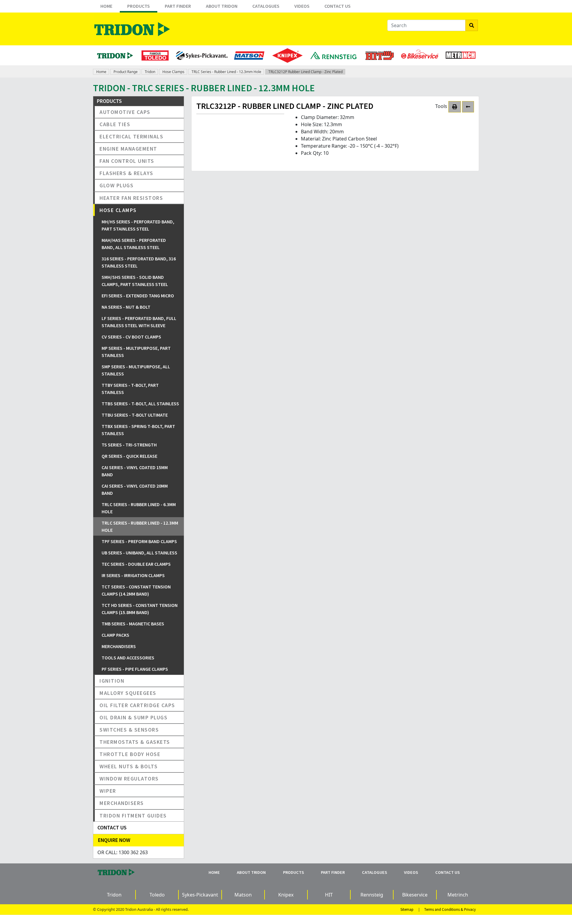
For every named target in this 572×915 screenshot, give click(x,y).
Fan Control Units (127, 160)
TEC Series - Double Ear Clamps (136, 564)
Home (106, 6)
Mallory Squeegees (128, 693)
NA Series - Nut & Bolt (126, 307)
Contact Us (337, 6)
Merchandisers (119, 646)
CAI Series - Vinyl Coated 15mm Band (135, 470)
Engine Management (128, 148)
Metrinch (457, 894)
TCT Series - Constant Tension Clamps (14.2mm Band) (136, 590)
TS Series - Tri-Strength (129, 445)
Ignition (112, 680)
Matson (243, 894)
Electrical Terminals (131, 136)
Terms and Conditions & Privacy (450, 909)
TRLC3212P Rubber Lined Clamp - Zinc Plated (305, 71)
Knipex (285, 894)
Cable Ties (115, 124)
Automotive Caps (125, 112)
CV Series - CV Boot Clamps (131, 337)
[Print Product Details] (454, 106)
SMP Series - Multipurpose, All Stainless (136, 370)
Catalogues (265, 6)
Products (138, 6)
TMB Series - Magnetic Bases (133, 624)
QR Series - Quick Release (129, 456)
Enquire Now (114, 840)
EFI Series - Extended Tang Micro (138, 296)
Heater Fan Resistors (131, 197)
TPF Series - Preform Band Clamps (139, 541)
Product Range (126, 71)
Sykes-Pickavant (200, 894)
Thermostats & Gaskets (135, 741)
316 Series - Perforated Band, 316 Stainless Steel (139, 262)
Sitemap (407, 909)
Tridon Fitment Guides (133, 815)
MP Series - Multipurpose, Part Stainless (136, 351)
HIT (329, 894)
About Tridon (221, 6)
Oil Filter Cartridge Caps (137, 705)
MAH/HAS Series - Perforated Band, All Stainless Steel (134, 243)
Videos (302, 6)
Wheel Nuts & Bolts (129, 766)
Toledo (157, 894)
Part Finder (178, 6)
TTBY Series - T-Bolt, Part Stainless (130, 388)
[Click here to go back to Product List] (468, 106)
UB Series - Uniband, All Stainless (139, 553)
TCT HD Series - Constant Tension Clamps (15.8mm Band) (140, 608)
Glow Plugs (116, 185)
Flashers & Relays (126, 173)
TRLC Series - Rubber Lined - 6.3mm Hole (139, 507)
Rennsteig (371, 894)
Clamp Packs (115, 635)
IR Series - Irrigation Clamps (133, 575)
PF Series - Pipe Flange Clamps (135, 669)
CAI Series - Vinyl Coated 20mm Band (135, 489)
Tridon (150, 71)
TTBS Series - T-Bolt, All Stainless (140, 404)
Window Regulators (129, 778)
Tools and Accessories (128, 658)
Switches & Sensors (129, 729)
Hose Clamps (173, 71)
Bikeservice (415, 894)
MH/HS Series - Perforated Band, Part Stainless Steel (138, 225)
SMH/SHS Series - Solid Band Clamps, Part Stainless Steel (135, 280)
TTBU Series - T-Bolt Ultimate (135, 415)
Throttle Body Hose (130, 754)
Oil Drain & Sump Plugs (133, 717)
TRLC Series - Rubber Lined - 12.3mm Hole (226, 71)
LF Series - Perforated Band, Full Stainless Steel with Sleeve (139, 321)
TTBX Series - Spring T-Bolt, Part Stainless (138, 429)
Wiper (108, 790)
